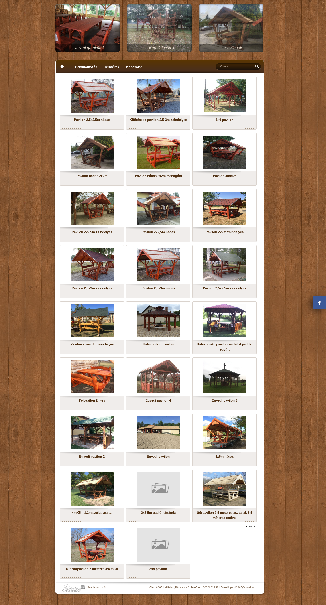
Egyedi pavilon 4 (158, 400)
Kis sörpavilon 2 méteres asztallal (92, 569)
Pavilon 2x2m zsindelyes (225, 232)
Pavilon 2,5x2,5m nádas (92, 120)
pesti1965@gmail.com (243, 587)
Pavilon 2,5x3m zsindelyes (92, 288)
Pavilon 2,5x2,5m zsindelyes (224, 288)
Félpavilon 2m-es (92, 400)
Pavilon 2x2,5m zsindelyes (92, 232)
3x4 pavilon (158, 569)
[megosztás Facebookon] (319, 302)
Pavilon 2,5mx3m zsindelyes (92, 344)
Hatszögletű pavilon (158, 344)
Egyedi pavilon (158, 456)
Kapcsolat (134, 67)
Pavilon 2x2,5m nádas (158, 232)
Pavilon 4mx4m (224, 176)
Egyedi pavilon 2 (92, 456)
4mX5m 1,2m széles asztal (92, 512)
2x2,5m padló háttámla (158, 512)
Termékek (111, 67)
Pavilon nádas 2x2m (92, 176)
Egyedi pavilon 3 (224, 400)
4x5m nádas (224, 456)
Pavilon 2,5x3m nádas (158, 288)
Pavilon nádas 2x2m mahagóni (158, 176)
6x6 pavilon (224, 120)
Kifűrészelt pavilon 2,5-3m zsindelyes (158, 120)
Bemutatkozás (86, 67)
